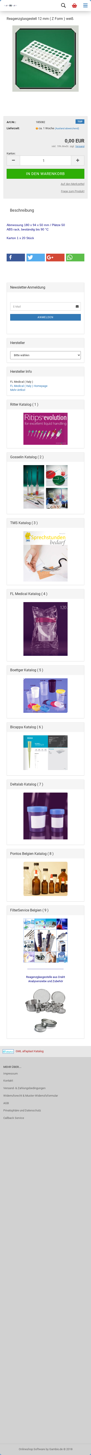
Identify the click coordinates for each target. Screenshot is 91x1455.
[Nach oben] (78, 1448)
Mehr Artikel (17, 390)
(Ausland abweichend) (67, 128)
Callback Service (13, 1118)
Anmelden (45, 317)
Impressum (10, 1073)
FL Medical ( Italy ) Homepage (28, 386)
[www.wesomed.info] (9, 5)
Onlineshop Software (32, 1449)
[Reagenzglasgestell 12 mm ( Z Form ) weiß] (45, 58)
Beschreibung (22, 210)
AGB (6, 1103)
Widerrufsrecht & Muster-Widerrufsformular (30, 1095)
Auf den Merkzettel (72, 184)
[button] (16, 257)
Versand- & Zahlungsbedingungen (24, 1088)
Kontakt (8, 1080)
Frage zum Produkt (72, 191)
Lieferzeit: (13, 128)
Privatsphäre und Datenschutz (22, 1110)
